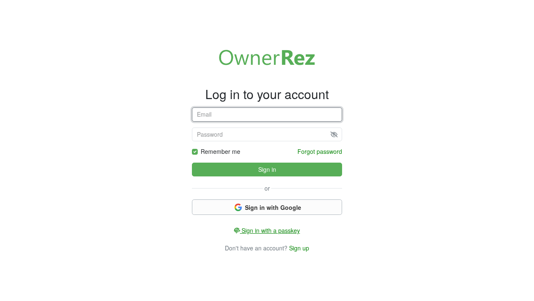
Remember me (220, 151)
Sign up (299, 248)
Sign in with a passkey (270, 230)
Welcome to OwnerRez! (267, 57)
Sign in (267, 169)
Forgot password (319, 151)
